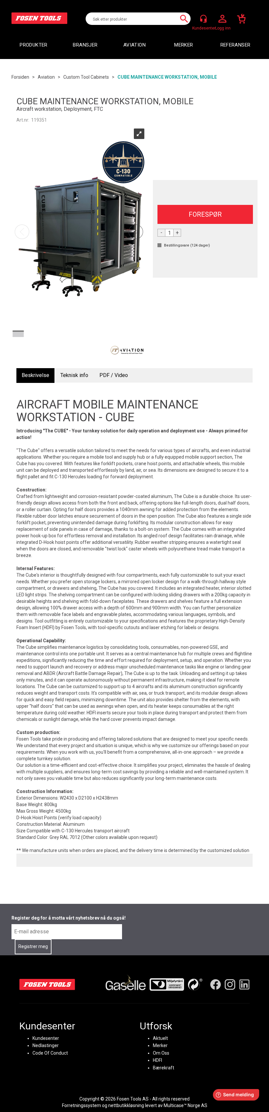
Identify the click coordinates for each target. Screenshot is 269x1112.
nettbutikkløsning (126, 1105)
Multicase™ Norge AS (185, 1105)
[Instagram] (230, 984)
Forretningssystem (81, 1105)
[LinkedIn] (244, 984)
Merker (183, 45)
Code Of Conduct (50, 1052)
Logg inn (222, 19)
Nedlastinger (45, 1045)
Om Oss (161, 1052)
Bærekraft (163, 1067)
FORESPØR (205, 214)
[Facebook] (215, 984)
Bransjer (85, 45)
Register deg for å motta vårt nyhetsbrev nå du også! (68, 918)
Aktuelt (160, 1038)
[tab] (35, 375)
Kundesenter (45, 1038)
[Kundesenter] (203, 18)
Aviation (134, 45)
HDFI (157, 1060)
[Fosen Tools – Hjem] (47, 984)
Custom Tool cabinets (86, 77)
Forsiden (20, 77)
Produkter (33, 45)
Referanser (235, 45)
